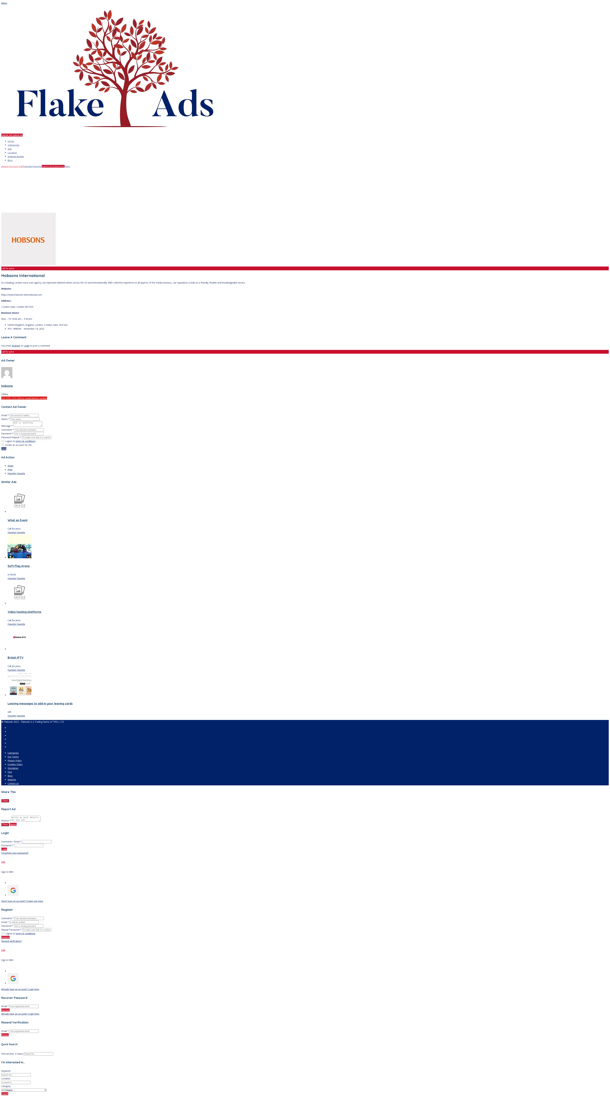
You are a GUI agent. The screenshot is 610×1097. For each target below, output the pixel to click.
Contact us (13, 783)
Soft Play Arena (19, 566)
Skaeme (12, 779)
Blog (10, 160)
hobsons (7, 386)
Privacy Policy (15, 760)
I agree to (20, 441)
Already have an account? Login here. (20, 989)
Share (11, 465)
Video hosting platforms (24, 612)
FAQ (10, 771)
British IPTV (16, 657)
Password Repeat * (11, 437)
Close (5, 801)
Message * (7, 425)
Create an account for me (18, 444)
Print (10, 469)
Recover (5, 1010)
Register (16, 345)
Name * (5, 419)
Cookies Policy (15, 764)
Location (12, 152)
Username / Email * (11, 841)
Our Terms (13, 756)
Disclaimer (13, 768)
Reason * (6, 820)
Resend (5, 1034)
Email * (5, 415)
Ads (10, 148)
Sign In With (7, 871)
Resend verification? (11, 941)
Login (26, 345)
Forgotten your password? (14, 852)
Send (3, 448)
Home (11, 141)
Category (6, 1086)
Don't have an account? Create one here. (22, 901)
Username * (7, 429)
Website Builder (16, 156)
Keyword (5, 1070)
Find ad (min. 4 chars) (12, 1053)
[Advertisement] (96, 190)
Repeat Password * (11, 929)
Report (13, 824)
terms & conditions (25, 441)
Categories (13, 145)
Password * (7, 433)
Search (4, 1093)
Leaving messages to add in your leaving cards (40, 703)
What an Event (17, 520)
